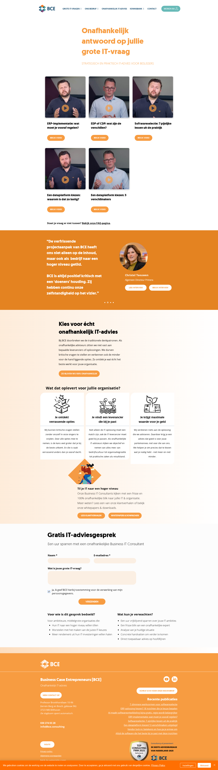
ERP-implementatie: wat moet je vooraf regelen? (152, 716)
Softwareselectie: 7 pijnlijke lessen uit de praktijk (152, 720)
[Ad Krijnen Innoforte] (110, 302)
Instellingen (188, 765)
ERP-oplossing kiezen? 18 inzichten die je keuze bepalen (149, 708)
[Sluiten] (214, 765)
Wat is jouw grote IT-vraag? (64, 568)
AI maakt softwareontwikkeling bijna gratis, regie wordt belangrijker (142, 712)
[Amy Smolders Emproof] (113, 302)
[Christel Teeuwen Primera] (107, 302)
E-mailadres (102, 555)
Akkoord (204, 765)
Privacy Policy (158, 765)
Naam (52, 555)
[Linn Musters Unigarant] (104, 302)
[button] (137, 9)
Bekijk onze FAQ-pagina (96, 223)
